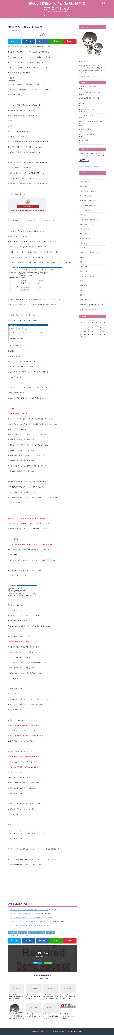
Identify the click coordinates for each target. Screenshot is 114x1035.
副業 (82, 257)
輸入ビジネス (51, 932)
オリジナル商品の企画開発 (89, 219)
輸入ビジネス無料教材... (86, 129)
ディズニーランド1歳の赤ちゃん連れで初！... (92, 92)
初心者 (21, 935)
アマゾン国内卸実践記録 (88, 191)
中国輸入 (83, 243)
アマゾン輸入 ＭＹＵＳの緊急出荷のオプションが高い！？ (29, 910)
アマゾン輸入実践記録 (87, 205)
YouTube (67, 15)
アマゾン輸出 (85, 210)
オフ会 (83, 215)
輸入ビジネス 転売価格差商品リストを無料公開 (25, 926)
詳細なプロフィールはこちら (87, 76)
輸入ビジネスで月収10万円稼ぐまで (91, 304)
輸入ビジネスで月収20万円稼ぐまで (91, 309)
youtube (83, 177)
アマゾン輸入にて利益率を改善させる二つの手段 (26, 914)
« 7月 (84, 338)
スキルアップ (85, 229)
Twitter (38, 963)
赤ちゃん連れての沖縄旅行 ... (88, 135)
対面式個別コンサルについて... (88, 109)
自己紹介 (81, 103)
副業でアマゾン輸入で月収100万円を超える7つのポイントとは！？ (32, 922)
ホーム (46, 15)
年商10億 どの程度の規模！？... (89, 86)
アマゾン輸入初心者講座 (88, 200)
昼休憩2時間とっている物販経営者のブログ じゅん (57, 6)
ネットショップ (85, 233)
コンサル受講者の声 (86, 224)
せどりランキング (84, 162)
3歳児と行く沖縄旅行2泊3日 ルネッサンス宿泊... (92, 122)
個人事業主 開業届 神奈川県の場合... (89, 98)
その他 (83, 186)
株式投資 (83, 285)
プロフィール (56, 15)
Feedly (48, 963)
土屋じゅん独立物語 (87, 276)
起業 (82, 295)
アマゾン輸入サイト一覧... (86, 115)
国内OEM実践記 (85, 266)
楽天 (82, 290)
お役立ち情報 (13, 932)
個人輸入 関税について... (86, 140)
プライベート (85, 238)
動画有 (82, 262)
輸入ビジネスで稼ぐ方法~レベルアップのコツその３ (27, 918)
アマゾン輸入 (23, 932)
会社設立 (83, 247)
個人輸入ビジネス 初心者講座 (37, 932)
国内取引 (84, 271)
